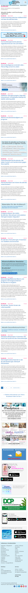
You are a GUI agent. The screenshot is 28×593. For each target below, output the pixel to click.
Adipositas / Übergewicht (6, 545)
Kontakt (22, 584)
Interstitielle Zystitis (5, 555)
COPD (16, 548)
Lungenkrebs (18, 558)
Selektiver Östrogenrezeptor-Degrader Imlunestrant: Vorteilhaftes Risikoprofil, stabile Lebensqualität (13, 97)
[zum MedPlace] (14, 35)
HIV (15, 554)
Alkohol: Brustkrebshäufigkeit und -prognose (12, 118)
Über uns (18, 584)
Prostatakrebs (18, 561)
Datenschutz (12, 584)
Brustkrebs (17, 547)
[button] (14, 586)
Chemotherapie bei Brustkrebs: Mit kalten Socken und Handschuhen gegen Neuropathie (13, 162)
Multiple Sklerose (19, 560)
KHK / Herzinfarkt (19, 555)
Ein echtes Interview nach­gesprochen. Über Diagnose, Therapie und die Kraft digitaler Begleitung (16, 470)
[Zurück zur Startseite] (14, 2)
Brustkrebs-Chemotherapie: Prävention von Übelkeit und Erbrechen (13, 240)
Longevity (3, 558)
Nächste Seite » (16, 387)
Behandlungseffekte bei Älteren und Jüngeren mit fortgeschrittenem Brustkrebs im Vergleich (12, 280)
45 (11, 387)
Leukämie (3, 557)
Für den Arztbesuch (19, 570)
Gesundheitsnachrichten (6, 572)
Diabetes (17, 552)
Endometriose (4, 554)
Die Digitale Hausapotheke (21, 572)
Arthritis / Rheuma (19, 545)
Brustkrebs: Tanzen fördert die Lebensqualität (10, 306)
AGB (8, 584)
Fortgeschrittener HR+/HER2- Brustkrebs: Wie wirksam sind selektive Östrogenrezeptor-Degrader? (13, 215)
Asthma (2, 547)
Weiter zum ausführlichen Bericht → (9, 30)
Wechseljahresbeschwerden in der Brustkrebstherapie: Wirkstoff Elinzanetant (12, 361)
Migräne (3, 560)
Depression (3, 552)
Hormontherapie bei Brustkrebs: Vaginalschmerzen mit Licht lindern (12, 42)
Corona (16, 550)
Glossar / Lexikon (18, 569)
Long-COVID (17, 557)
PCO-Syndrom (4, 561)
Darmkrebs (3, 551)
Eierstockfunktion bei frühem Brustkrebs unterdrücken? (14, 183)
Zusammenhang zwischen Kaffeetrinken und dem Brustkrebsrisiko (14, 18)
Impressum (3, 584)
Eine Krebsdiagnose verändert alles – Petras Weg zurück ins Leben (13, 66)
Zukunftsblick (4, 573)
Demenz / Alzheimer (19, 551)
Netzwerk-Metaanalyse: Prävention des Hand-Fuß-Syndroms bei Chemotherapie (14, 337)
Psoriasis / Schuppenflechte (7, 563)
